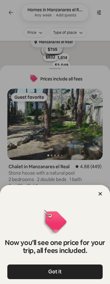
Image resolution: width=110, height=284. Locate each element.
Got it (55, 271)
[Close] (100, 193)
